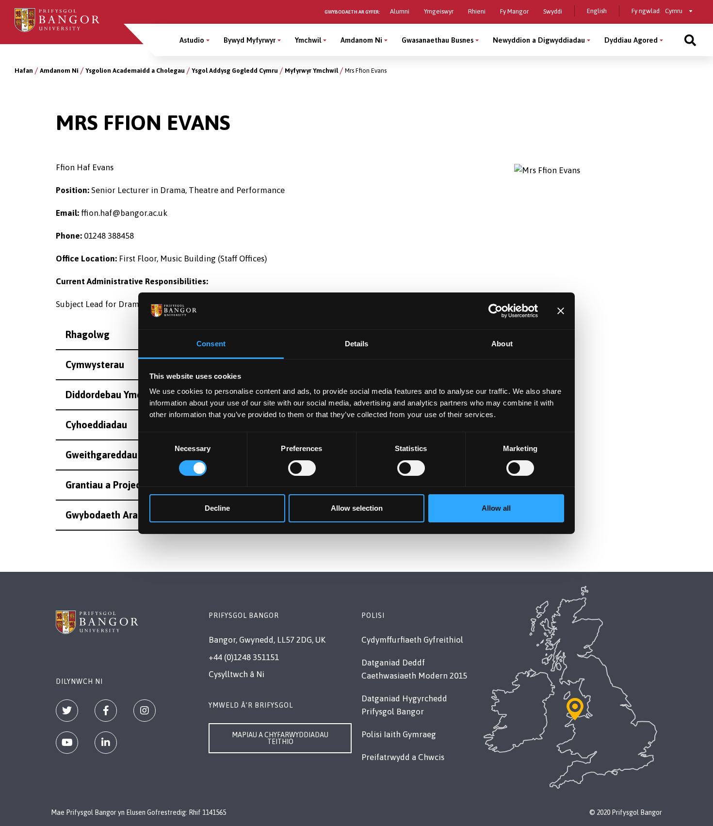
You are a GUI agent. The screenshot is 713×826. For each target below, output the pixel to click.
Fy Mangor (514, 11)
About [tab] (502, 344)
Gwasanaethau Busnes (437, 40)
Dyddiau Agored (631, 40)
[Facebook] (106, 710)
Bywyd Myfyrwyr (249, 40)
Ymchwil (308, 40)
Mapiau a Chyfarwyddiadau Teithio (280, 738)
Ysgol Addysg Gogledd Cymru (235, 70)
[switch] (302, 468)
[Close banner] (560, 311)
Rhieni (477, 11)
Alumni (399, 11)
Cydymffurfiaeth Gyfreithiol (412, 640)
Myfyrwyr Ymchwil (311, 70)
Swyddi (552, 11)
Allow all (496, 508)
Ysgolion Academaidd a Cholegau (135, 70)
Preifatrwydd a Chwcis (402, 757)
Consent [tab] (211, 344)
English (597, 11)
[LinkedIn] (106, 742)
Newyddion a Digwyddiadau (539, 40)
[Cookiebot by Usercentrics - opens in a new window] (495, 311)
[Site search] (690, 40)
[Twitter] (67, 710)
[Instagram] (144, 710)
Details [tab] (357, 344)
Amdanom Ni (361, 40)
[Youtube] (67, 742)
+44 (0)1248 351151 (244, 657)
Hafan (24, 70)
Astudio (191, 40)
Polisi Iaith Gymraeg (398, 734)
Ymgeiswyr (439, 11)
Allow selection (357, 508)
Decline (217, 508)
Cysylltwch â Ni (236, 674)
